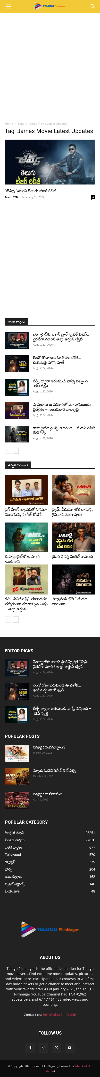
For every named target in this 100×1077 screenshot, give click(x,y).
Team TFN (11, 197)
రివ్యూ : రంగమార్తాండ (49, 747)
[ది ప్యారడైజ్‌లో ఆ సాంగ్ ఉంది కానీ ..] (26, 538)
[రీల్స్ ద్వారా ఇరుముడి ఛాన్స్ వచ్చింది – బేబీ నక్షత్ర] (17, 387)
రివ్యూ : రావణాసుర (47, 794)
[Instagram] (43, 1048)
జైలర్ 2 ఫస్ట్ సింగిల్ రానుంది (72, 556)
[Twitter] (56, 1048)
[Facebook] (30, 1048)
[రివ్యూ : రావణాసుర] (17, 800)
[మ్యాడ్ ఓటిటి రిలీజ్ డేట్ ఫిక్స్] (17, 776)
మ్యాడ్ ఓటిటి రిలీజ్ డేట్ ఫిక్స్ (55, 770)
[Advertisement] (50, 66)
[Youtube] (70, 1048)
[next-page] (16, 451)
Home (9, 124)
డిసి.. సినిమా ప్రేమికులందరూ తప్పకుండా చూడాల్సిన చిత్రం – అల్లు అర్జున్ (26, 603)
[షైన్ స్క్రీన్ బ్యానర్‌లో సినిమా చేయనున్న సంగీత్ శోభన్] (26, 490)
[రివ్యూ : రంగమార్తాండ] (17, 753)
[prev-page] (8, 451)
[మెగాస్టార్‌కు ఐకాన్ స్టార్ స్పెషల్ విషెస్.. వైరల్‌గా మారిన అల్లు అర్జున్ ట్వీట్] (17, 340)
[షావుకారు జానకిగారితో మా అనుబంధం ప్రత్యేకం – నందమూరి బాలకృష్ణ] (17, 410)
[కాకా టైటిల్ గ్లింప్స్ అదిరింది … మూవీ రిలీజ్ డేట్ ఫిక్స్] (17, 434)
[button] (8, 6)
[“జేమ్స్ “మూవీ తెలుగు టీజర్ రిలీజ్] (50, 162)
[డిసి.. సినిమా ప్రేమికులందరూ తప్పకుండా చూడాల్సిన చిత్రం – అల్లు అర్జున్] (26, 579)
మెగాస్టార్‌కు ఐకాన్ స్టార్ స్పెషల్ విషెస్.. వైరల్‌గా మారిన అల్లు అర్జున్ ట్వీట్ (61, 336)
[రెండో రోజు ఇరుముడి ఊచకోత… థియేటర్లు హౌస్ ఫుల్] (17, 363)
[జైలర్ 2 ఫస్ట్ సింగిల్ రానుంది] (73, 538)
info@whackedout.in (59, 1014)
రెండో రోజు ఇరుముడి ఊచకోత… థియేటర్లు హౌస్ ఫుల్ (57, 360)
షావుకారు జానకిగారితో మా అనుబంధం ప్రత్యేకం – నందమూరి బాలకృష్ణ (62, 407)
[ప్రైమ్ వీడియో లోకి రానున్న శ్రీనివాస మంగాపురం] (73, 490)
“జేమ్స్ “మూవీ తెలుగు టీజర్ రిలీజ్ (30, 190)
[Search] (93, 6)
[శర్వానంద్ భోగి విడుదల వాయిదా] (73, 579)
